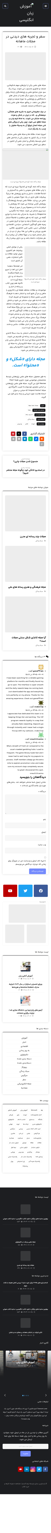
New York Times (33, 406)
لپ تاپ (21, 1133)
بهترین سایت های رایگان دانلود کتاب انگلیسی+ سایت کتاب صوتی (25, 1219)
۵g (42, 1110)
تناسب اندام (21, 1119)
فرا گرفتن (37, 1133)
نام (44, 819)
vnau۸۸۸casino (36, 739)
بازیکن (11, 1115)
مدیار (28, 1138)
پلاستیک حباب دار (26, 1157)
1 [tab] (23, 1395)
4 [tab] (28, 1395)
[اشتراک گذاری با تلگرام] (25, 439)
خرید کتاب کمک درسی (33, 1129)
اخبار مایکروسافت (36, 1115)
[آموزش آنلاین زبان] (25, 966)
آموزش (24, 1038)
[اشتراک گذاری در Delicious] (36, 439)
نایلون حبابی (23, 1147)
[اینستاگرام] (33, 1469)
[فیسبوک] (41, 891)
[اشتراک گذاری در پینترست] (13, 434)
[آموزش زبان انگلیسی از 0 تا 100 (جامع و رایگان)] (25, 13)
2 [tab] (24, 1395)
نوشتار (38, 1152)
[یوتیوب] (10, 891)
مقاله (32, 1143)
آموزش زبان (23, 1110)
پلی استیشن (21, 1161)
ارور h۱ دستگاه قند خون (19, 1409)
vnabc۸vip (38, 706)
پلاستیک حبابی (12, 1157)
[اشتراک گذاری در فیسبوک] (24, 434)
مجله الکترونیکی (24, 1083)
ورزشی (13, 1152)
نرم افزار (13, 1147)
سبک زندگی (31, 419)
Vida (29, 410)
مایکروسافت (37, 1138)
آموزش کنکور (12, 1110)
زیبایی (21, 1129)
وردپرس (19, 424)
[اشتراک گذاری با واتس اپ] (30, 439)
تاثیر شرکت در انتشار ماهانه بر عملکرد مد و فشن (25, 1332)
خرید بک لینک (21, 1412)
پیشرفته (25, 1166)
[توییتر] (25, 891)
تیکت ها (25, 1124)
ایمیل (43, 832)
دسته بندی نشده (24, 1058)
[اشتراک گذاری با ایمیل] (19, 439)
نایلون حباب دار (14, 1143)
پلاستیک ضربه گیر (34, 1161)
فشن (26, 424)
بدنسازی (31, 1119)
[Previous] (5, 1395)
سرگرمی (24, 1075)
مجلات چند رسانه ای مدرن (25, 1265)
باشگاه (40, 1119)
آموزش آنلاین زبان (26, 976)
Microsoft (34, 1110)
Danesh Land (42, 1409)
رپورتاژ (24, 1067)
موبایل (24, 1143)
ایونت (33, 424)
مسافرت (20, 1138)
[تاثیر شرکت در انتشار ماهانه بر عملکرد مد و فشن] (25, 1323)
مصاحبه (24, 1088)
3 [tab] (26, 1395)
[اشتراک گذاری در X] (19, 434)
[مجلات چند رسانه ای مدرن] (25, 1256)
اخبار (24, 1042)
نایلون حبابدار (35, 1147)
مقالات (39, 1143)
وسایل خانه (39, 1157)
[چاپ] (13, 439)
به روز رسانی (24, 1050)
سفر (24, 1079)
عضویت (25, 1453)
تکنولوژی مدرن (37, 1124)
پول (12, 1161)
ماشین (13, 1133)
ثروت (17, 1124)
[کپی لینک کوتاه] (42, 444)
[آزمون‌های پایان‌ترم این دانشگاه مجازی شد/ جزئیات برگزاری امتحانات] (25, 1001)
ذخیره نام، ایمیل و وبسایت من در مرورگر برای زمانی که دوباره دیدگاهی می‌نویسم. (27, 862)
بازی (18, 1115)
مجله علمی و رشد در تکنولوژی (25, 1242)
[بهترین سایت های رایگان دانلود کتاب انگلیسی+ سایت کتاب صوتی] (25, 1209)
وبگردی (29, 1152)
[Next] (45, 1395)
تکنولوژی (24, 1054)
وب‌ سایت (42, 844)
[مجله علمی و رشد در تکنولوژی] (25, 1232)
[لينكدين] (26, 1469)
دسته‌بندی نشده (24, 1063)
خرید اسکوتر (31, 1412)
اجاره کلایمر (33, 1409)
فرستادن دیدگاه (37, 871)
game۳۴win (38, 671)
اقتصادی (24, 1046)
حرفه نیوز (40, 1412)
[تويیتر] (39, 1469)
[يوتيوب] (20, 1469)
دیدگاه (42, 791)
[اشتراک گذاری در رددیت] (42, 439)
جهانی (11, 1124)
